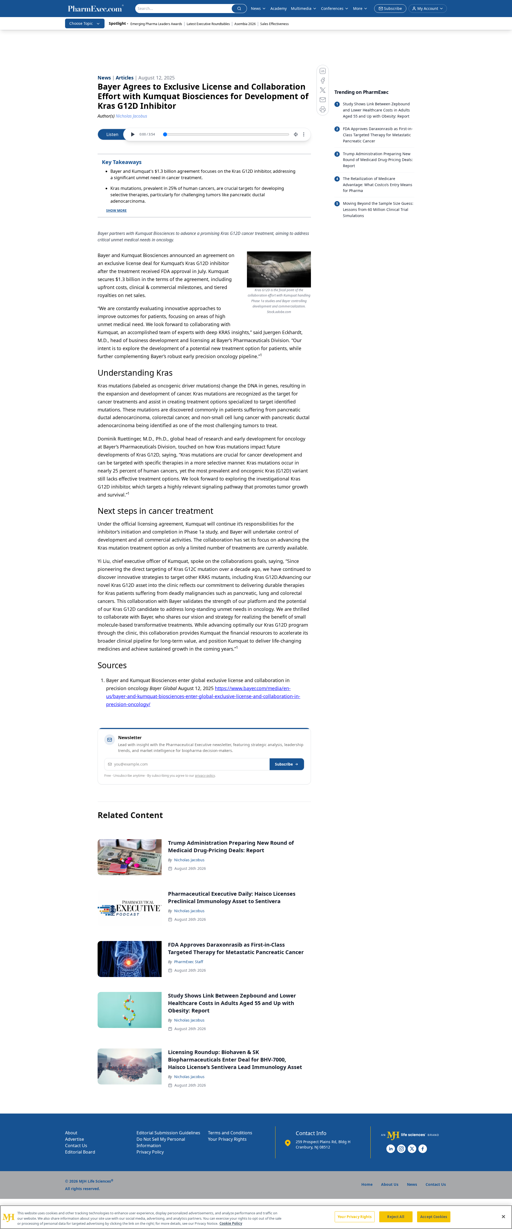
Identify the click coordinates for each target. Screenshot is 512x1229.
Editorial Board (80, 1152)
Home (367, 1184)
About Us (389, 1184)
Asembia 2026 (245, 24)
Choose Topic (81, 23)
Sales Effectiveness (274, 24)
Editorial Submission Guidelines (168, 1133)
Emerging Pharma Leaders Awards (156, 24)
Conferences (332, 8)
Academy (278, 8)
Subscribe (284, 764)
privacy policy (205, 775)
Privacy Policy (150, 1152)
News (256, 8)
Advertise (74, 1139)
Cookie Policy (230, 1223)
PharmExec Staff (188, 961)
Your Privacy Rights (227, 1139)
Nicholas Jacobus (189, 859)
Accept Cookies (433, 1216)
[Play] (132, 134)
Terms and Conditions (230, 1133)
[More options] (303, 134)
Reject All (395, 1216)
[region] (256, 1217)
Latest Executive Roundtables (208, 24)
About (71, 1133)
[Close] (503, 1216)
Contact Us (76, 1145)
